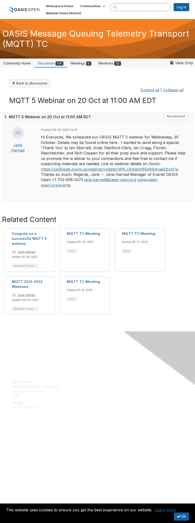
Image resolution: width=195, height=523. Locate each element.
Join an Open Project (29, 446)
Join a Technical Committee (34, 453)
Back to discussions (31, 83)
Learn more (165, 510)
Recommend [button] (176, 116)
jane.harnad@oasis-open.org (110, 179)
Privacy (18, 501)
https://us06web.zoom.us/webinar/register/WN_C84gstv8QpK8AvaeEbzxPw (109, 169)
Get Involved (23, 439)
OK (183, 516)
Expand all (150, 90)
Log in (181, 7)
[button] (93, 6)
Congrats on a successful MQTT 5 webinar (29, 238)
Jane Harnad (26, 252)
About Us (20, 496)
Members (108, 63)
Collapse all (173, 90)
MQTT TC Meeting (83, 233)
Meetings (80, 63)
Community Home (17, 63)
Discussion (50, 63)
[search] (115, 7)
